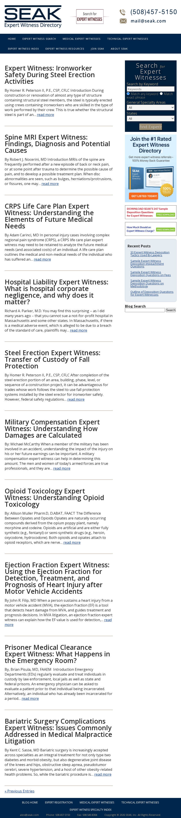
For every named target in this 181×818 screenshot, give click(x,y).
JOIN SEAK (97, 48)
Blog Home (30, 802)
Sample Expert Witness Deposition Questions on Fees (150, 273)
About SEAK (119, 48)
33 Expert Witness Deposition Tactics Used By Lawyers (150, 253)
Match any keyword (144, 94)
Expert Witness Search (39, 38)
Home (12, 38)
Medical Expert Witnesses (82, 38)
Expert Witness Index (23, 48)
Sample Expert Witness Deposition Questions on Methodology (147, 283)
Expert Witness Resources (64, 48)
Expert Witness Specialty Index (90, 810)
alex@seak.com (29, 814)
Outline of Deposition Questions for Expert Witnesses (151, 293)
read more (45, 114)
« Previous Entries (19, 791)
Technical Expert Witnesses (127, 38)
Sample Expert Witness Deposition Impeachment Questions (147, 264)
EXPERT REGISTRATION (59, 802)
